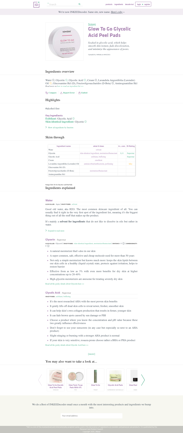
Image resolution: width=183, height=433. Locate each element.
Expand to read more (56, 230)
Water (48, 80)
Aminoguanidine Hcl (126, 83)
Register (147, 4)
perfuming (109, 163)
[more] (91, 354)
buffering (102, 156)
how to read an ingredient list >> (70, 86)
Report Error (69, 92)
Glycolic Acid (76, 80)
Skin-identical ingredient (59, 121)
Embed (84, 92)
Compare (53, 92)
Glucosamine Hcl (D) (64, 83)
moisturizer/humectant (102, 243)
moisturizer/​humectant (108, 153)
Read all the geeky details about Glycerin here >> (64, 283)
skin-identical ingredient (89, 153)
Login (139, 4)
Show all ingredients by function (60, 127)
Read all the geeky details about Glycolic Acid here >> (66, 345)
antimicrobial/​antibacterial (94, 163)
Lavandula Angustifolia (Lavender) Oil (63, 163)
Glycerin (60, 80)
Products (109, 4)
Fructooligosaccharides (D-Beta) (94, 83)
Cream (90, 80)
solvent (98, 149)
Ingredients (118, 4)
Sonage (92, 24)
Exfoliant (50, 118)
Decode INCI (129, 4)
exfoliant (94, 156)
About (98, 431)
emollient (98, 160)
